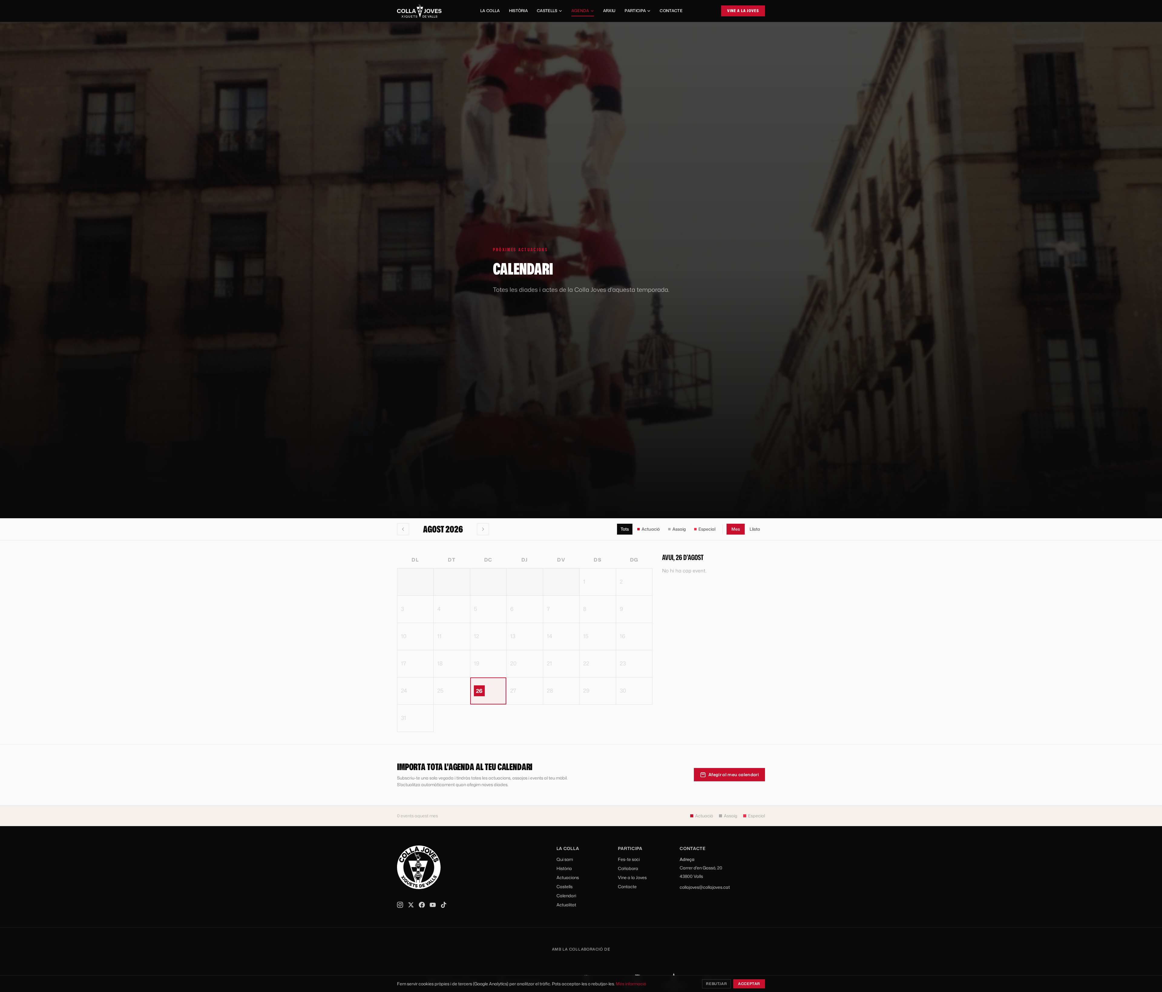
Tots (625, 529)
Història (518, 10)
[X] (411, 905)
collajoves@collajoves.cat (705, 887)
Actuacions (567, 877)
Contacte (671, 10)
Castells (547, 10)
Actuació (651, 529)
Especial (706, 529)
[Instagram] (400, 905)
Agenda (580, 10)
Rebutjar (716, 983)
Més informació (631, 984)
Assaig (679, 529)
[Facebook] (422, 905)
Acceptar (749, 983)
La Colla (490, 10)
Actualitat (566, 905)
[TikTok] (444, 905)
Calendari (566, 895)
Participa (635, 10)
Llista (755, 529)
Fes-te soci (629, 859)
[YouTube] (433, 905)
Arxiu (609, 10)
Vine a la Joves (743, 10)
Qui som (564, 859)
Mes (735, 529)
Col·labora (628, 868)
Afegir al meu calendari (733, 774)
